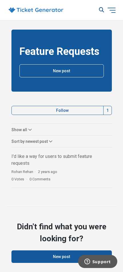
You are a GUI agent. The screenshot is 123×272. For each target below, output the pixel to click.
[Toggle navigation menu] (111, 10)
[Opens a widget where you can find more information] (97, 262)
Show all (19, 129)
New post (61, 71)
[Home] (36, 10)
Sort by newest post (29, 141)
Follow (62, 110)
